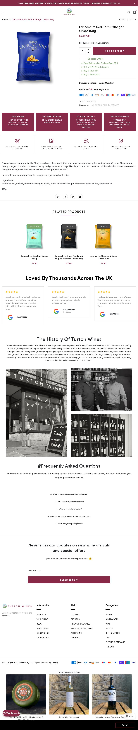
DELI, (105, 105)
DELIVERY (75, 614)
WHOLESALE (42, 628)
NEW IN (109, 614)
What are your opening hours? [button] (70, 524)
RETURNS (75, 619)
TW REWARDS (43, 637)
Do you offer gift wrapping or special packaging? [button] (70, 516)
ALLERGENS (76, 633)
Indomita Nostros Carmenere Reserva (112, 717)
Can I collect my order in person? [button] (70, 502)
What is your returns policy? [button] (70, 509)
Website (22, 662)
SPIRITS (109, 628)
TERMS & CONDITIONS (81, 628)
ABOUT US (41, 614)
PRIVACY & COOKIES (80, 623)
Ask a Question (106, 83)
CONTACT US (43, 633)
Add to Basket (114, 50)
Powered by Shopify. (49, 662)
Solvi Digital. (35, 662)
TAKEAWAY (113, 105)
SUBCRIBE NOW (69, 579)
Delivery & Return (87, 83)
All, (93, 105)
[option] (34, 57)
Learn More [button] (86, 725)
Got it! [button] (125, 725)
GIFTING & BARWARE (115, 642)
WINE (108, 623)
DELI (108, 637)
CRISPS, (99, 105)
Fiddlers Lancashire (99, 42)
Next (132, 19)
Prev (124, 19)
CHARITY (75, 637)
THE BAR (110, 646)
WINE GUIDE (42, 619)
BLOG (39, 623)
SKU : (81, 101)
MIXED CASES (112, 619)
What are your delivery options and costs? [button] (70, 494)
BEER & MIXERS (113, 633)
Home (5, 19)
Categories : (84, 105)
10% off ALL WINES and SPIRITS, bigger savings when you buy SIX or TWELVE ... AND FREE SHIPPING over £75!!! (69, 3)
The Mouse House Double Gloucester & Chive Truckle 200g (26, 718)
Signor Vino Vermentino (69, 717)
